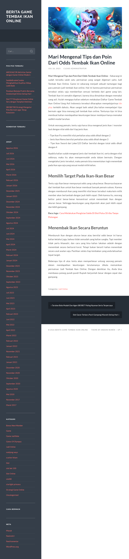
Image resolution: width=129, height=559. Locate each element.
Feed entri (10, 536)
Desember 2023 (13, 266)
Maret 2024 (11, 250)
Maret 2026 (11, 175)
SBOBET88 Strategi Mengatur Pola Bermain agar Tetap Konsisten (19, 110)
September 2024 (13, 218)
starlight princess (13, 484)
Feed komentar (12, 541)
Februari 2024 (12, 255)
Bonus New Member (14, 425)
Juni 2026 (10, 159)
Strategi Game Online (15, 490)
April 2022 (10, 330)
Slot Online (10, 473)
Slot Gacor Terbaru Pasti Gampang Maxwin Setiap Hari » (96, 315)
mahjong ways (12, 452)
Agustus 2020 (12, 389)
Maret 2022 (11, 335)
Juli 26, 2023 (54, 69)
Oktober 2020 (12, 378)
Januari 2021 (11, 362)
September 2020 (13, 383)
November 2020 (13, 373)
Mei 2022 (10, 325)
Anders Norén (108, 330)
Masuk (9, 530)
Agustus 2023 (12, 287)
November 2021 (13, 351)
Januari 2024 (11, 260)
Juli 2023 (10, 292)
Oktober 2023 (12, 276)
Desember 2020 (13, 367)
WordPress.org (12, 546)
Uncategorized (12, 495)
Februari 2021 (12, 357)
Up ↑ (120, 330)
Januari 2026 (11, 185)
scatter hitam (11, 457)
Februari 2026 (12, 180)
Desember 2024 (13, 202)
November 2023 (13, 271)
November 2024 (13, 207)
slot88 (9, 479)
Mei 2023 (10, 303)
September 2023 (13, 282)
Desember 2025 (13, 191)
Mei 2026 (10, 164)
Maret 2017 (11, 405)
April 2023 (10, 309)
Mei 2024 (10, 239)
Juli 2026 (10, 153)
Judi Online (10, 447)
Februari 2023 (12, 314)
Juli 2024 (10, 228)
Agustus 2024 (12, 223)
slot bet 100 (11, 468)
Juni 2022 (10, 319)
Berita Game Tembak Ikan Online (19, 16)
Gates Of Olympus (14, 441)
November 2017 (13, 399)
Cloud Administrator (75, 69)
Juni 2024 (10, 234)
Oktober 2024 (12, 212)
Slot (7, 463)
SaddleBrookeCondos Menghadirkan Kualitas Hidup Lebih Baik (18, 83)
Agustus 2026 (12, 148)
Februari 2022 (12, 341)
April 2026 (10, 169)
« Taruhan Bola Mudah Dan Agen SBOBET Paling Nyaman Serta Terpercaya (82, 305)
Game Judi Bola (12, 436)
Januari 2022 (11, 346)
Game (8, 431)
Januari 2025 (11, 196)
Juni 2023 (10, 298)
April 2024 (10, 244)
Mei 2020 (10, 394)
